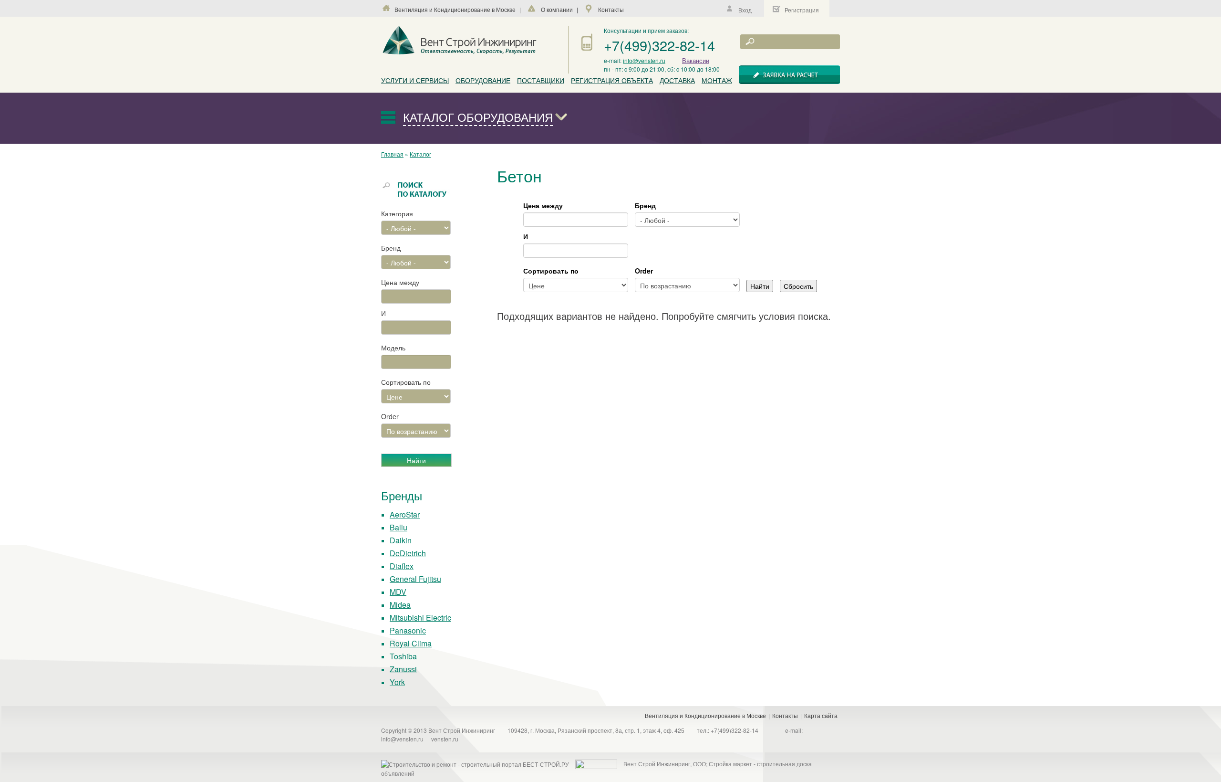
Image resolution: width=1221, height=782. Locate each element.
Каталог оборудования (478, 117)
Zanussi (403, 669)
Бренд (391, 248)
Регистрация (802, 10)
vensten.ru (444, 739)
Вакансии (695, 60)
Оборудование (482, 80)
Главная (392, 154)
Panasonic (408, 630)
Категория (397, 213)
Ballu (398, 527)
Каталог (420, 154)
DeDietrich (408, 553)
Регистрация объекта (612, 80)
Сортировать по (406, 382)
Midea (400, 604)
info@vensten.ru (644, 60)
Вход (745, 10)
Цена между (400, 282)
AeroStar (405, 514)
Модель (393, 347)
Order (390, 416)
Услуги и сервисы (415, 80)
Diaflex (402, 565)
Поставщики (540, 80)
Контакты (611, 9)
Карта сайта (821, 715)
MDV (398, 591)
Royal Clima (411, 643)
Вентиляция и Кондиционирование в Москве (455, 9)
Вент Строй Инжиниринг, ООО (664, 764)
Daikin (401, 540)
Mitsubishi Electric (420, 617)
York (397, 681)
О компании (557, 9)
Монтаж (717, 80)
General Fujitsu (415, 578)
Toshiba (403, 656)
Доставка (677, 80)
